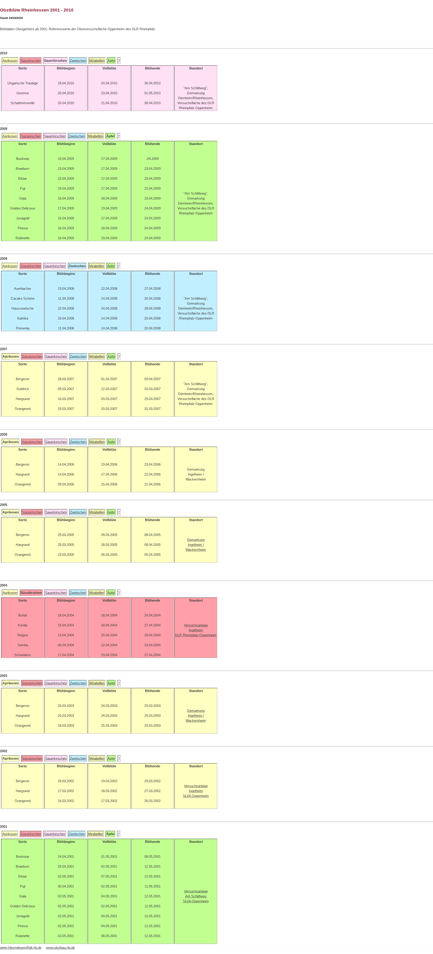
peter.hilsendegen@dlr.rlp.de (20, 947)
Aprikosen (9, 60)
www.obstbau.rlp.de (60, 947)
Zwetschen (78, 60)
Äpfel (111, 60)
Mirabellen (96, 60)
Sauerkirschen (54, 136)
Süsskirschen (31, 60)
